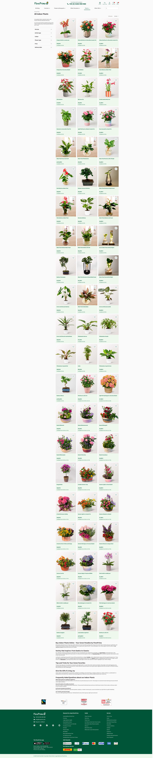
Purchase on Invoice (67, 725)
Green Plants (102, 652)
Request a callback (40, 722)
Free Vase (65, 718)
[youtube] (59, 725)
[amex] (109, 743)
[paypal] (85, 743)
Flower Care (87, 720)
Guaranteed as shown (67, 722)
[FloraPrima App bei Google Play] (46, 743)
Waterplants (63, 659)
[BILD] (106, 702)
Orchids (88, 657)
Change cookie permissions (112, 735)
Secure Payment (110, 737)
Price (36, 44)
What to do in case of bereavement (92, 729)
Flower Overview (88, 716)
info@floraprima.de (40, 719)
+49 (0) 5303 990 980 (77, 4)
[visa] (101, 743)
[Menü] (66, 700)
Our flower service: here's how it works (92, 722)
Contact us (109, 731)
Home (108, 718)
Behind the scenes (88, 727)
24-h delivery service (67, 735)
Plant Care (87, 718)
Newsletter (109, 724)
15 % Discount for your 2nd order (69, 724)
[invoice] (67, 743)
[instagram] (40, 725)
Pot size (37, 29)
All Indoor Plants (36, 11)
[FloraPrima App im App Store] (38, 743)
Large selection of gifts (67, 720)
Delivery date (38, 47)
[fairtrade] (43, 701)
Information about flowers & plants (92, 724)
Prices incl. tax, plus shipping (39, 749)
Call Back (108, 727)
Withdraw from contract (111, 720)
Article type (38, 33)
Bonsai (93, 658)
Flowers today (66, 729)
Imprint (108, 729)
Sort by (115, 16)
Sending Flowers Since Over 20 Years (70, 737)
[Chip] (84, 702)
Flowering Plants (96, 654)
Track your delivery (110, 725)
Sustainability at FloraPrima (68, 716)
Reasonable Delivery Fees (68, 733)
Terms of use (109, 716)
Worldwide (65, 731)
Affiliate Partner (110, 733)
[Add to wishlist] (74, 20)
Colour (36, 36)
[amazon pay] (116, 743)
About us (86, 725)
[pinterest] (53, 725)
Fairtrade (65, 727)
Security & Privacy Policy (111, 722)
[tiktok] (47, 725)
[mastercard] (93, 743)
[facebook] (34, 725)
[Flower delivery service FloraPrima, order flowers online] (41, 4)
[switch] (64, 703)
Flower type (38, 40)
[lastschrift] (77, 743)
